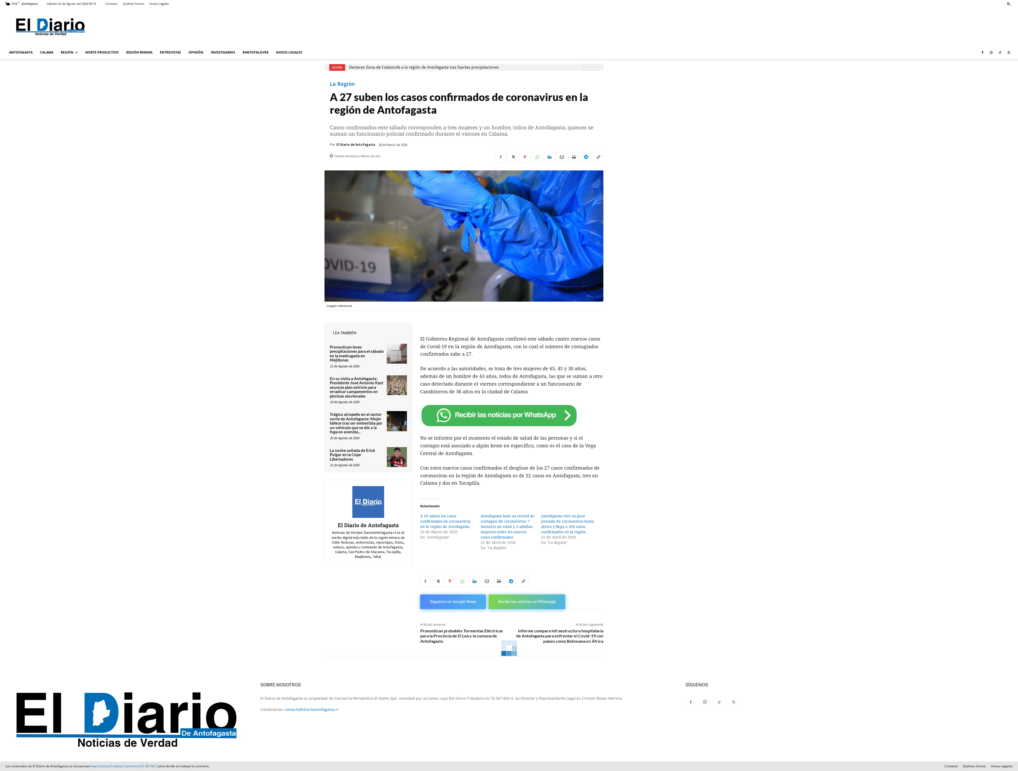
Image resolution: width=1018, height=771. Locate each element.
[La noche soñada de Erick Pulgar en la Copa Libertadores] (397, 457)
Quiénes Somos (133, 4)
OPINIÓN (195, 52)
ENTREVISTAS (170, 52)
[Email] (561, 157)
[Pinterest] (525, 157)
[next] (595, 67)
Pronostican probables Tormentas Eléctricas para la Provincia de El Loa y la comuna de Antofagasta (461, 635)
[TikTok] (1000, 52)
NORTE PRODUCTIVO (102, 52)
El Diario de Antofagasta (355, 144)
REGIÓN (67, 52)
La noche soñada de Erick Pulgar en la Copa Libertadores (352, 454)
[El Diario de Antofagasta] (368, 502)
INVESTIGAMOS (223, 52)
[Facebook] (982, 52)
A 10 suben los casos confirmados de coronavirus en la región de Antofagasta (445, 521)
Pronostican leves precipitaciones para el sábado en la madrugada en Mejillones (357, 354)
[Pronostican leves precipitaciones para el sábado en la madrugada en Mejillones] (397, 354)
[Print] (573, 157)
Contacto (111, 4)
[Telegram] (586, 157)
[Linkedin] (549, 157)
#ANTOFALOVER (256, 52)
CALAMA (46, 52)
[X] (1009, 52)
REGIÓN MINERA (139, 52)
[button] (1009, 4)
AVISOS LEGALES (289, 52)
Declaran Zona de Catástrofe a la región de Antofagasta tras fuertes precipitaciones (424, 67)
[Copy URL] (598, 157)
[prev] (586, 67)
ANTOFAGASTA (21, 52)
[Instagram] (991, 52)
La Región (342, 84)
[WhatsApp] (537, 157)
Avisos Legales (159, 4)
